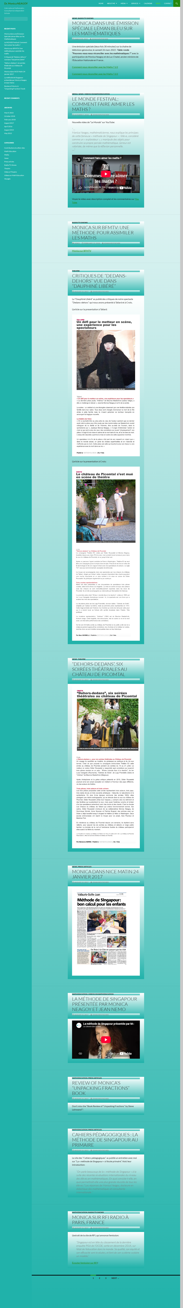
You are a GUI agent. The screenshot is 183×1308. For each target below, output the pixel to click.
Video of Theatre (10, 172)
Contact (167, 3)
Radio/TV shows (86, 18)
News (158, 3)
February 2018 (10, 120)
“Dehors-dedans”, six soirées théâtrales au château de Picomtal (99, 669)
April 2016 (8, 126)
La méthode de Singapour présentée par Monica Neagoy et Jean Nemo (104, 1004)
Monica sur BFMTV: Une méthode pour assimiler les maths (103, 232)
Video (77, 243)
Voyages (7, 179)
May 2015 (8, 133)
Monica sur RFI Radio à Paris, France (100, 1219)
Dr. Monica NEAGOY (16, 3)
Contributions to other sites (14, 148)
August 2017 (9, 123)
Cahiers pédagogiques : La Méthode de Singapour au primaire (105, 1140)
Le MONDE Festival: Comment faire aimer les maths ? (103, 104)
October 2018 (9, 116)
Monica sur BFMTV (81, 250)
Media (123, 3)
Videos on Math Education (97, 94)
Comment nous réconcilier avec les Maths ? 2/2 (95, 73)
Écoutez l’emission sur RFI (84, 1262)
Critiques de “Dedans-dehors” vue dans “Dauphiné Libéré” (99, 281)
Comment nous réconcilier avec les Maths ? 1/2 (95, 67)
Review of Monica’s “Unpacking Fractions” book (101, 1088)
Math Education (79, 994)
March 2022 (9, 113)
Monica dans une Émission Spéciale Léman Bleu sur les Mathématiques (105, 28)
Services (134, 3)
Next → (115, 1278)
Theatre (76, 271)
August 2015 (9, 130)
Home (101, 3)
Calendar (148, 3)
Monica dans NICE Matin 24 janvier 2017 (105, 874)
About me (111, 3)
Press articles (85, 867)
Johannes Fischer (100, 39)
